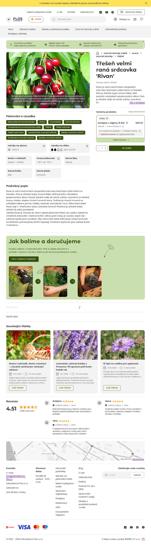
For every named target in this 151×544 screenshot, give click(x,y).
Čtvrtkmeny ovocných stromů (21, 138)
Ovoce (42, 122)
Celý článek (17, 388)
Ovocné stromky (73, 122)
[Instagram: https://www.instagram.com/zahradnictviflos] (101, 12)
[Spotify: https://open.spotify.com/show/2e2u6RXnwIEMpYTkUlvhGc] (113, 12)
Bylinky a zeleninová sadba (55, 29)
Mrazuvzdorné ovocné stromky (21, 122)
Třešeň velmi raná (15, 132)
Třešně (48, 127)
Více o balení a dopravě (24, 259)
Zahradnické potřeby (116, 29)
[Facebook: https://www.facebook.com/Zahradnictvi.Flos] (143, 527)
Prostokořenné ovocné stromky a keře (24, 127)
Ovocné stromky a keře (87, 29)
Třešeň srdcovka (63, 127)
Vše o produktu (137, 103)
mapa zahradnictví (136, 112)
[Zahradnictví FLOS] (14, 19)
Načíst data (43, 307)
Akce (10, 29)
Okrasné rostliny (27, 29)
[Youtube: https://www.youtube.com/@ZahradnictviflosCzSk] (107, 12)
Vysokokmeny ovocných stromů (42, 132)
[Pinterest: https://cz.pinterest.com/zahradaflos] (137, 527)
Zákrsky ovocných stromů (72, 132)
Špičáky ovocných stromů (50, 138)
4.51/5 (38, 19)
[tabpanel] (23, 44)
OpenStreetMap (138, 459)
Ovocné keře (55, 122)
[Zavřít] (146, 3)
